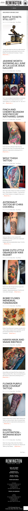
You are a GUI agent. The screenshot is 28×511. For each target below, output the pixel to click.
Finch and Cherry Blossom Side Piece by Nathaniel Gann (13, 113)
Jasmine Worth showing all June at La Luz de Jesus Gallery (14, 64)
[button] (14, 8)
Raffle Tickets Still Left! (12, 18)
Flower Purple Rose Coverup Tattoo (12, 386)
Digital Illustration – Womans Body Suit (12, 433)
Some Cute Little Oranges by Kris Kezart (13, 252)
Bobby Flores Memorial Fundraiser (11, 300)
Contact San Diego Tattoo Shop (11, 508)
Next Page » (22, 452)
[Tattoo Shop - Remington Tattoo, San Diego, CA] (14, 5)
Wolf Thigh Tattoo (10, 159)
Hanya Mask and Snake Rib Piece (13, 340)
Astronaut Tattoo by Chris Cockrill (13, 204)
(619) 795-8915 (14, 468)
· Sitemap (21, 508)
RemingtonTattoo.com (15, 507)
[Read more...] (6, 54)
